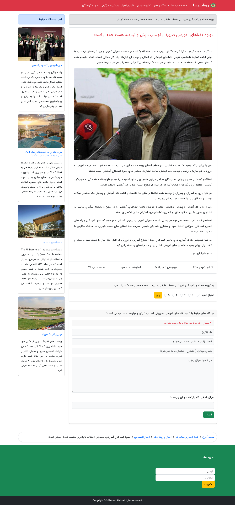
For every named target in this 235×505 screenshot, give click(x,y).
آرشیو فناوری (144, 5)
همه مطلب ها (179, 5)
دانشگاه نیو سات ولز (52, 243)
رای (158, 295)
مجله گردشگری (89, 5)
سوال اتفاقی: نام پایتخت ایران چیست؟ (192, 397)
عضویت (208, 484)
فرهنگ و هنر (161, 5)
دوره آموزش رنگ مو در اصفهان (47, 65)
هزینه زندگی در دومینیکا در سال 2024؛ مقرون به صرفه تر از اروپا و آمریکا (43, 154)
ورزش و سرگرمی (110, 5)
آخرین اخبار (128, 5)
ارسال (209, 415)
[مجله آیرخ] (204, 5)
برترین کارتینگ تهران (52, 334)
